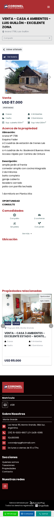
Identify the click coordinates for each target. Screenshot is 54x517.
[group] (27, 77)
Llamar (45, 514)
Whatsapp (11, 514)
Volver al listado (14, 49)
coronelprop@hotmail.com (21, 442)
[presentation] (3, 326)
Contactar (28, 514)
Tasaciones (8, 465)
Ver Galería (12, 57)
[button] (50, 77)
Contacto (7, 471)
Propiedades (9, 468)
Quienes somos (10, 462)
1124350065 (13, 437)
